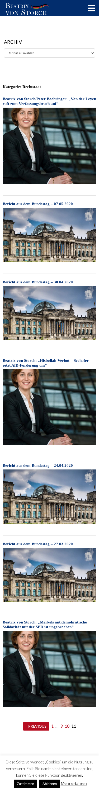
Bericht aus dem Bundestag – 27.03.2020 (38, 544)
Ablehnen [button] (50, 783)
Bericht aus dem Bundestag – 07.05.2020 (38, 204)
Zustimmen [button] (25, 783)
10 (67, 725)
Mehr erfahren (74, 783)
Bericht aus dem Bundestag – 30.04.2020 (38, 282)
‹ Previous (36, 726)
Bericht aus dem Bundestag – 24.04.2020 (38, 465)
